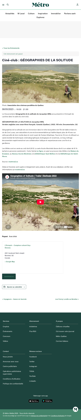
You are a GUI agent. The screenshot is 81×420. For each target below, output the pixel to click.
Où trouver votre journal (65, 331)
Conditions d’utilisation (11, 379)
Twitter (31, 361)
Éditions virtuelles (63, 326)
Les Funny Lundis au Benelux (67, 299)
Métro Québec (61, 336)
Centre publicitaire (10, 366)
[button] (3, 4)
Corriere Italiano (62, 341)
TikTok (31, 371)
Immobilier (56, 13)
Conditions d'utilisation (58, 416)
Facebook (33, 356)
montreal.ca (13, 161)
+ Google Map (10, 261)
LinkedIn (32, 381)
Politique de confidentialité (13, 383)
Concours (6, 336)
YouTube (32, 376)
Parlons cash (70, 13)
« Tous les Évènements (10, 48)
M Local (21, 13)
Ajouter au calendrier (14, 287)
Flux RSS (32, 331)
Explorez (41, 17)
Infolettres (33, 326)
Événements (7, 331)
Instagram (33, 366)
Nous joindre (8, 356)
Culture (31, 13)
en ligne (40, 151)
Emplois (6, 326)
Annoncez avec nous (11, 361)
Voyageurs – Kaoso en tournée (14, 299)
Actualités (9, 13)
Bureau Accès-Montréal (21, 153)
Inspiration (43, 13)
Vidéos (5, 341)
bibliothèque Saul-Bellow (45, 153)
